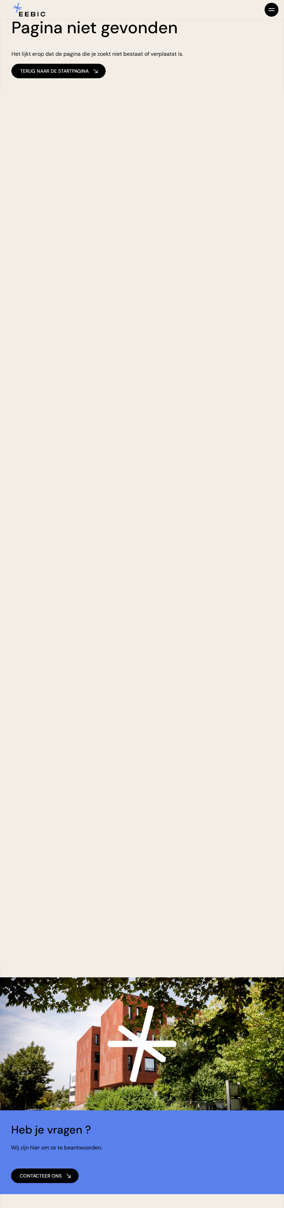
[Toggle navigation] (271, 10)
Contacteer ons (41, 1176)
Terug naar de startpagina (54, 71)
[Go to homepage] (29, 9)
